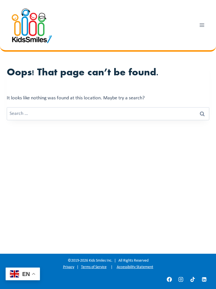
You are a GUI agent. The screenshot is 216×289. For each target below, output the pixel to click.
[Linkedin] (204, 279)
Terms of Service (94, 267)
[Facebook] (169, 279)
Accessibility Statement (135, 267)
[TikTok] (193, 279)
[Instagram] (181, 279)
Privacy (68, 267)
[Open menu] (202, 25)
